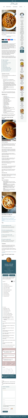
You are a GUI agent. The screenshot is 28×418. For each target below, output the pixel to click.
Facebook (4, 252)
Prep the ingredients (5, 61)
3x (14, 281)
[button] (24, 6)
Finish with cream (5, 66)
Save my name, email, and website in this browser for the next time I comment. (9, 406)
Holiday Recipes (15, 6)
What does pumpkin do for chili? (6, 67)
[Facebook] (14, 1)
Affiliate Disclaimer (9, 36)
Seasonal (20, 6)
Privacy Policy (13, 416)
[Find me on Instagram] (21, 48)
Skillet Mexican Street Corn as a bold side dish (8, 218)
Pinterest (12, 251)
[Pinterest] (12, 1)
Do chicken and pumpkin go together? (7, 68)
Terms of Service (17, 416)
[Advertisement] (9, 301)
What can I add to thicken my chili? (7, 69)
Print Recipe (6, 275)
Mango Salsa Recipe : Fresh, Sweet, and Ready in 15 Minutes (22, 70)
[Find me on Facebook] (20, 48)
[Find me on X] (23, 48)
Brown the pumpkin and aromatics (7, 62)
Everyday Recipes (8, 6)
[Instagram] (15, 1)
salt (5, 105)
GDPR (20, 416)
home (4, 6)
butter (7, 79)
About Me (10, 416)
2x (13, 281)
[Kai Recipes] (14, 3)
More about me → (22, 51)
